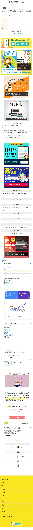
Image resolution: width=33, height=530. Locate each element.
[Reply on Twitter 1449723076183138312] (4, 425)
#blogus (5, 336)
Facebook (21, 227)
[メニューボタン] (1, 2)
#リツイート (6, 371)
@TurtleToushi (18, 323)
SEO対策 (3, 482)
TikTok (25, 227)
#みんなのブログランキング (8, 334)
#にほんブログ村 (6, 329)
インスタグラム (15, 227)
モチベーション (22, 233)
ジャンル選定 (17, 193)
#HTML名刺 (6, 332)
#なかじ (5, 269)
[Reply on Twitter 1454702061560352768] (4, 357)
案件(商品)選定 (23, 193)
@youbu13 (14, 427)
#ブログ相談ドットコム (7, 267)
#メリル (5, 268)
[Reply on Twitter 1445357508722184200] (4, 469)
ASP (3, 196)
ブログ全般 (5, 233)
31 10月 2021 (23, 323)
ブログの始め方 (5, 193)
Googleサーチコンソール (21, 221)
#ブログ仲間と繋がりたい (8, 289)
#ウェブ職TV (7, 282)
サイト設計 (28, 193)
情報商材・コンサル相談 (14, 233)
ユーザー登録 (3, 492)
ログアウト (3, 495)
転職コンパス (3, 511)
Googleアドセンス (12, 207)
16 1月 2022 (18, 263)
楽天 (27, 207)
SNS (3, 227)
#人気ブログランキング (7, 330)
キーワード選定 (11, 193)
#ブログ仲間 (6, 337)
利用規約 (3, 505)
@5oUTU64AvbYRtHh (13, 263)
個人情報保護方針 (4, 507)
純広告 (4, 210)
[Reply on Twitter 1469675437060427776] (4, 321)
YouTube (10, 227)
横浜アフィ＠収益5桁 (7, 263)
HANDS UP (3, 508)
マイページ (3, 491)
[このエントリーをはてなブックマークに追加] (18, 34)
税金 (8, 233)
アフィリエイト (18, 207)
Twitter (7, 227)
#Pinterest (5, 333)
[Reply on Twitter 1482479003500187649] (4, 274)
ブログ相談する (4, 489)
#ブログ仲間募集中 (7, 288)
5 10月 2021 (18, 427)
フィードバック (28, 233)
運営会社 (3, 501)
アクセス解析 (5, 221)
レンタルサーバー (8, 196)
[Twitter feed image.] (17, 272)
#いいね (5, 370)
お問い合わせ (3, 504)
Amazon (24, 207)
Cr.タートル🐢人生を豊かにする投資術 (10, 323)
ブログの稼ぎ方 (5, 207)
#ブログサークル (6, 331)
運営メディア (3, 502)
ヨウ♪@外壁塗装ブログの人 (8, 427)
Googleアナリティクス (12, 221)
